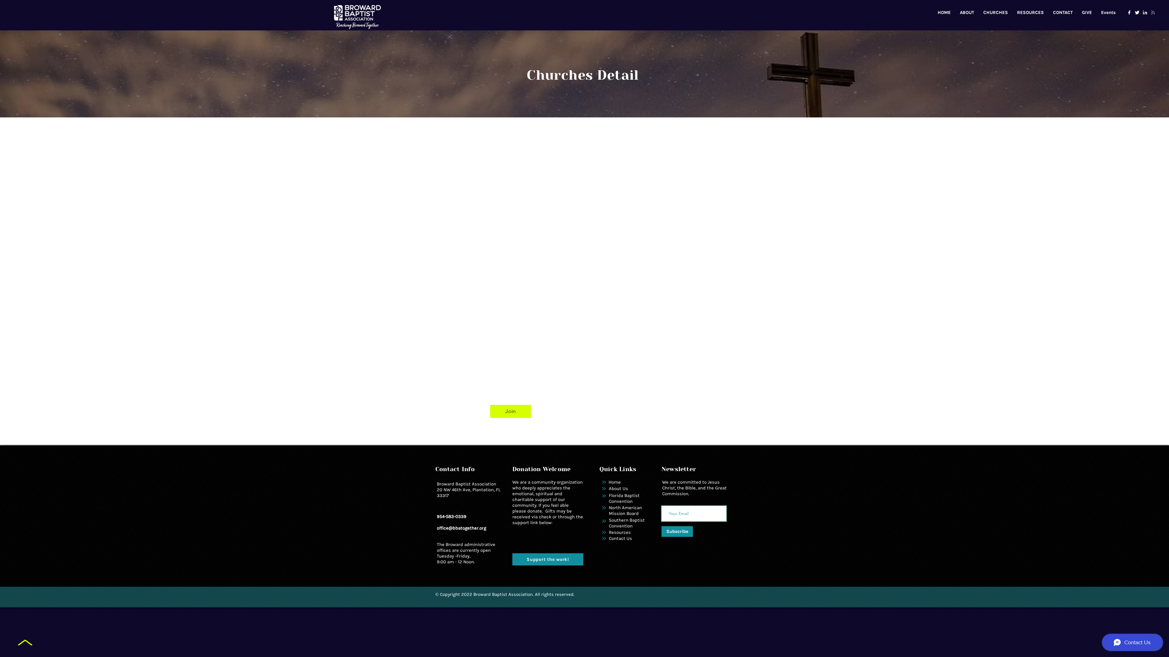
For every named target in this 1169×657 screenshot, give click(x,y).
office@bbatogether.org (461, 528)
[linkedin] (1145, 12)
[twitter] (1137, 12)
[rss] (1152, 12)
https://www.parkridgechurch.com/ (548, 356)
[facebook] (1129, 12)
